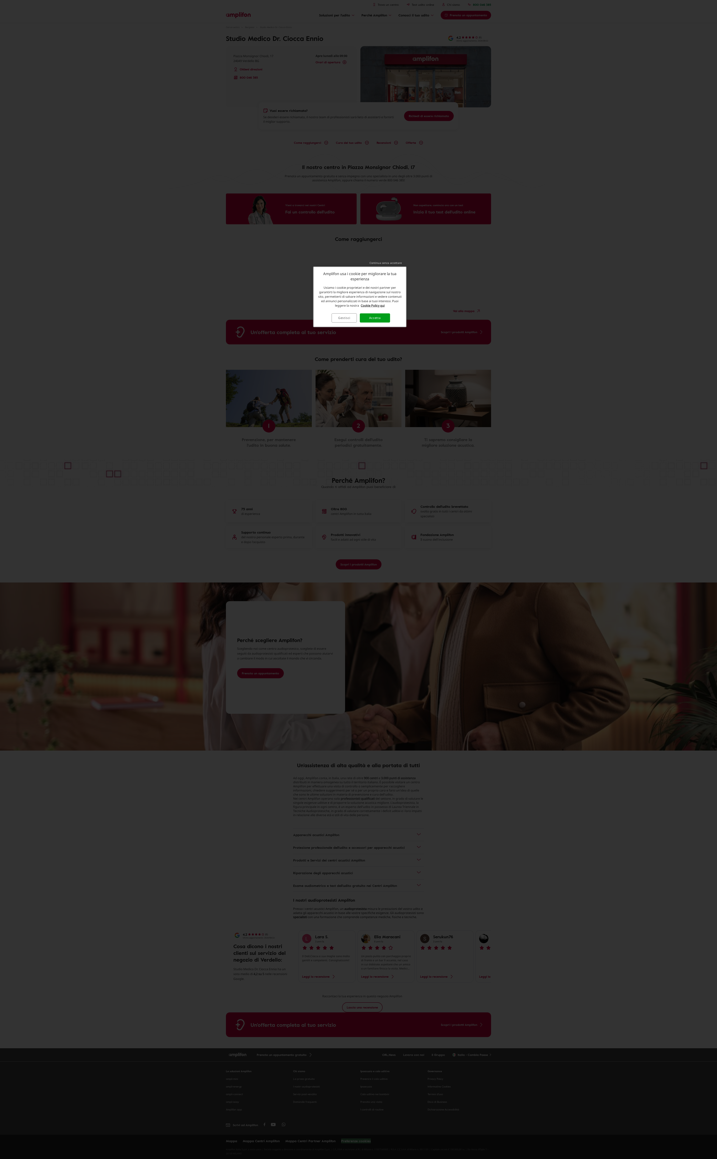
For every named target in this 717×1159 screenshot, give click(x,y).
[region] (359, 296)
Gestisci (344, 318)
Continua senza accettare (386, 263)
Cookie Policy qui (373, 305)
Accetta (375, 318)
